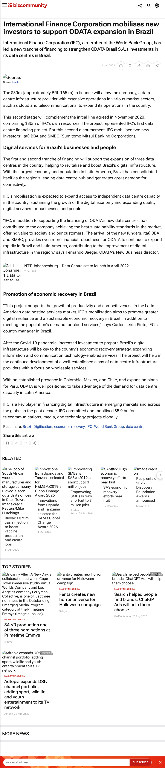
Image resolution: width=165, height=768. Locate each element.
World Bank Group (109, 426)
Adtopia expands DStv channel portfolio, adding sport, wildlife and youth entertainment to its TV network (26, 694)
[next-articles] (160, 475)
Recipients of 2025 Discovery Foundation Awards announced (146, 489)
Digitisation (43, 426)
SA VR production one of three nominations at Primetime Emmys (27, 630)
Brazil (27, 426)
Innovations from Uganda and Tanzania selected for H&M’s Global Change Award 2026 (49, 513)
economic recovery (69, 426)
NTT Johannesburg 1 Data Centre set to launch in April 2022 (76, 266)
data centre (135, 426)
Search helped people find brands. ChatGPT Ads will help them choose (135, 602)
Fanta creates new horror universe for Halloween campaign (80, 599)
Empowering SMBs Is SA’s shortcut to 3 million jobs (81, 498)
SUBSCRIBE (140, 762)
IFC (89, 426)
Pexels (15, 82)
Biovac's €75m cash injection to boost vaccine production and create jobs (17, 531)
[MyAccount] (157, 5)
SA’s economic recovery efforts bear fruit (115, 494)
